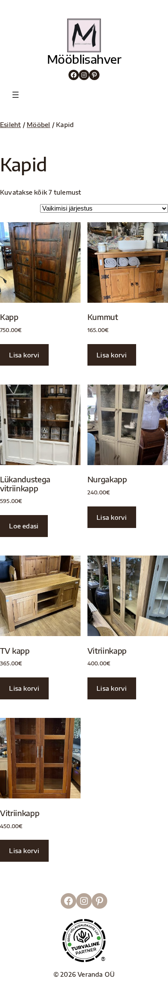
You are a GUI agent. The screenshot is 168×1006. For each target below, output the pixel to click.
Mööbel (38, 124)
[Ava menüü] (15, 95)
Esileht (10, 124)
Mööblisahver (84, 59)
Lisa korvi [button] (24, 355)
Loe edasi (23, 526)
